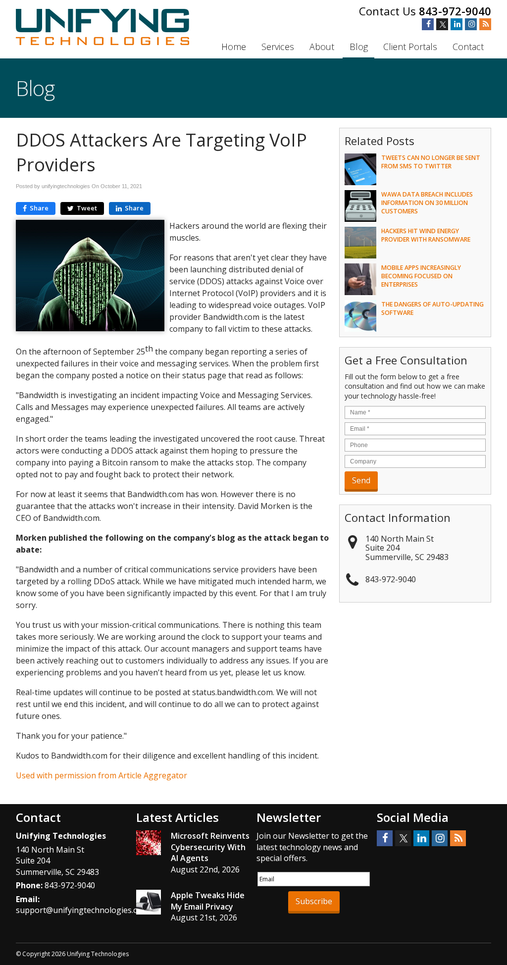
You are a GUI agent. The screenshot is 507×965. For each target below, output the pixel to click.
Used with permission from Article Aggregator (101, 775)
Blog (359, 46)
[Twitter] (442, 24)
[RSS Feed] (485, 24)
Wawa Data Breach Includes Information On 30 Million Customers (427, 202)
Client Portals (410, 46)
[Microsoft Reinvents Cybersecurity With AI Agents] (148, 844)
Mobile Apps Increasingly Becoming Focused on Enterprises (421, 276)
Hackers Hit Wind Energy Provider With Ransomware (425, 235)
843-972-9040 (455, 10)
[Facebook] (428, 24)
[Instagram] (471, 24)
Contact (468, 46)
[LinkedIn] (456, 24)
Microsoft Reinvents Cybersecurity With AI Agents (210, 846)
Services (277, 46)
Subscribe (314, 901)
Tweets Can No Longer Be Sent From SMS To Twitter (430, 161)
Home (233, 46)
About (321, 46)
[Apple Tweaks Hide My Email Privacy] (148, 903)
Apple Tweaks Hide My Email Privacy (208, 901)
